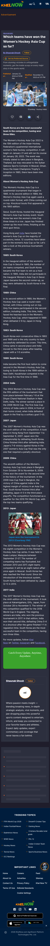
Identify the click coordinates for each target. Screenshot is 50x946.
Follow (26, 53)
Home (5, 873)
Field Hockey (8, 33)
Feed (38, 873)
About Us (7, 878)
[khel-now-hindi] (47, 4)
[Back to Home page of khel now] (12, 4)
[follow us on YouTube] (30, 909)
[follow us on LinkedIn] (35, 909)
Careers (20, 873)
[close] (46, 925)
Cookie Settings (24, 893)
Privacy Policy (23, 883)
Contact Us (8, 883)
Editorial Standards (25, 888)
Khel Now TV (41, 883)
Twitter (15, 642)
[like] (12, 117)
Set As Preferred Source (18, 58)
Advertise (21, 878)
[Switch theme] (40, 4)
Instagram (25, 642)
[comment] (21, 117)
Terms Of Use (9, 888)
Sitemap (39, 878)
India (21, 233)
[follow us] (29, 117)
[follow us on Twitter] (25, 909)
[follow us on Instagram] (20, 909)
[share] (38, 117)
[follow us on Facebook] (14, 909)
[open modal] (45, 866)
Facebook (40, 642)
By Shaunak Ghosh (11, 53)
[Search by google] (34, 4)
